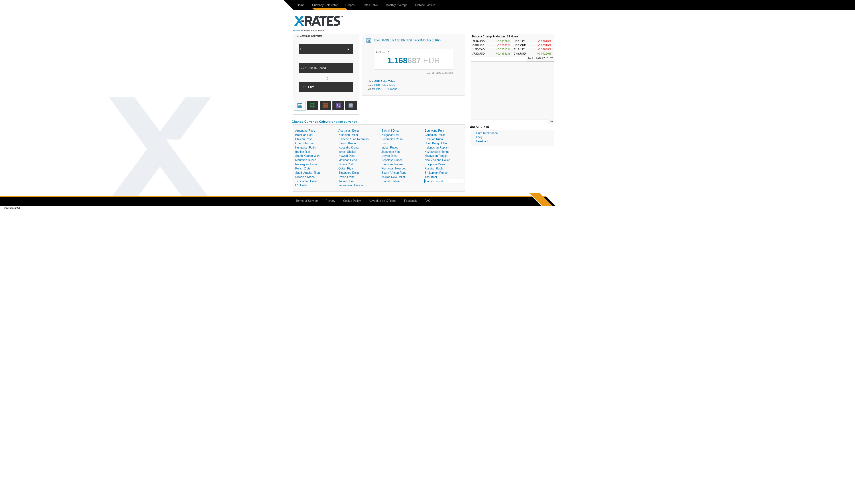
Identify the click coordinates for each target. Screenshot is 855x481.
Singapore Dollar (349, 172)
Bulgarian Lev (390, 135)
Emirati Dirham (391, 181)
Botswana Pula (434, 130)
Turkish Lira (346, 181)
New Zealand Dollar (437, 160)
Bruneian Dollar (348, 135)
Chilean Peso (303, 139)
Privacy (330, 200)
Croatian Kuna (434, 139)
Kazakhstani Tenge (437, 151)
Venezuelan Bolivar (350, 185)
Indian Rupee (389, 147)
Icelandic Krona (348, 147)
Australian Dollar (349, 130)
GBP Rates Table (384, 81)
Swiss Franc (346, 177)
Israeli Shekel (347, 151)
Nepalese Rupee (392, 160)
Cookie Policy (352, 200)
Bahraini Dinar (390, 130)
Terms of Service (307, 200)
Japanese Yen (390, 151)
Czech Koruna (304, 143)
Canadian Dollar (435, 135)
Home (300, 5)
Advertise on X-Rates (382, 200)
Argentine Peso (305, 130)
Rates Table (370, 5)
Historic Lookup (425, 5)
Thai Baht (431, 177)
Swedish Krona (305, 177)
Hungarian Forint (305, 147)
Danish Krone (347, 143)
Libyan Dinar (389, 155)
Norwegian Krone (306, 164)
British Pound (434, 181)
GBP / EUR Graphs (385, 89)
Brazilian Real (304, 135)
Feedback (482, 141)
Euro (384, 143)
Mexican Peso (347, 160)
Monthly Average (396, 5)
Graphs (350, 5)
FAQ (479, 137)
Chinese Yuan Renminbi (353, 139)
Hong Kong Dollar (436, 143)
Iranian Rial (302, 151)
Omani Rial (345, 164)
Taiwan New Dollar (393, 177)
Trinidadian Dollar (306, 181)
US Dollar (301, 185)
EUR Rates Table (384, 85)
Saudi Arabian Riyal (307, 172)
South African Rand (393, 172)
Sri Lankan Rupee (436, 172)
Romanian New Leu (393, 168)
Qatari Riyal (346, 168)
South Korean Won (307, 155)
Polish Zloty (303, 168)
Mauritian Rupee (305, 160)
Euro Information (487, 133)
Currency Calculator (325, 5)
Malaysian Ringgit (436, 155)
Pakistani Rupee (392, 164)
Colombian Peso (392, 139)
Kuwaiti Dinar (346, 155)
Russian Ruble (434, 168)
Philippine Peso (435, 164)
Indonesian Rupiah (436, 147)
